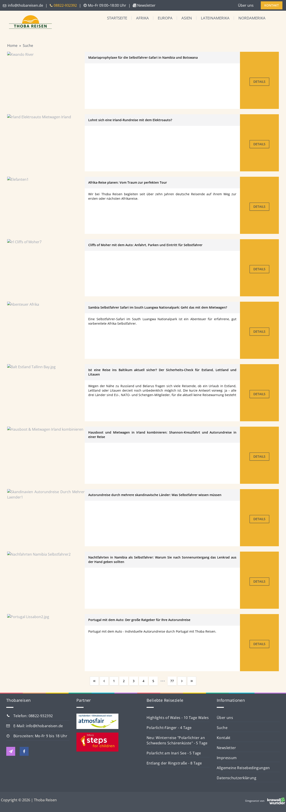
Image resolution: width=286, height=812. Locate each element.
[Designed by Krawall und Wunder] (276, 801)
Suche (28, 45)
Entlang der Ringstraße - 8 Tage (174, 763)
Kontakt (224, 737)
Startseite (117, 18)
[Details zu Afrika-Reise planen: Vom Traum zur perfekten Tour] (46, 205)
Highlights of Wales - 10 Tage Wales (178, 717)
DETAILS (259, 81)
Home (12, 45)
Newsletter (226, 747)
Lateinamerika (215, 18)
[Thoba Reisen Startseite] (28, 22)
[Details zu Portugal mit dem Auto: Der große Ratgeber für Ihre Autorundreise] (46, 642)
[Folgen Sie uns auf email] (10, 751)
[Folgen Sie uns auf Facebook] (24, 751)
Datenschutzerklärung (236, 777)
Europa (165, 18)
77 (172, 681)
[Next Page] (181, 681)
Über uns (246, 5)
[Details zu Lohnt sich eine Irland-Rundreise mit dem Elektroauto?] (46, 142)
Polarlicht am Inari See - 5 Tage (174, 753)
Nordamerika (251, 18)
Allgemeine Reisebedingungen (243, 767)
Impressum (227, 757)
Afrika (142, 18)
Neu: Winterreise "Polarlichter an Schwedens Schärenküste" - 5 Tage (177, 740)
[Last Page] (191, 681)
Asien (186, 18)
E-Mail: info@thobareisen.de (38, 725)
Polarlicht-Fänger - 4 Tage (169, 727)
